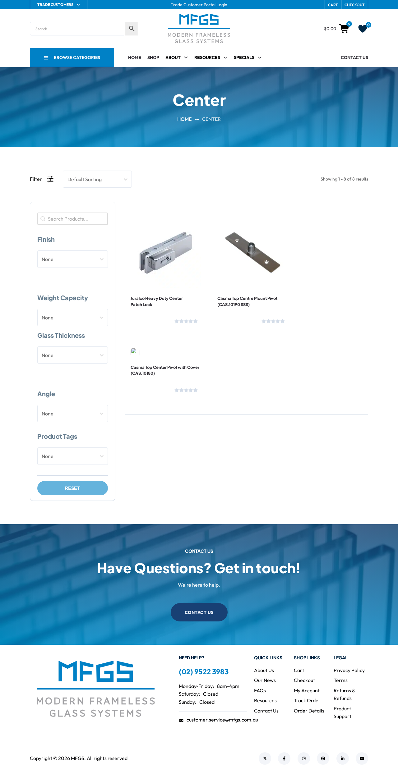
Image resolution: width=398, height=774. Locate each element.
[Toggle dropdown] (225, 57)
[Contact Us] (151, 320)
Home (134, 57)
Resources (207, 57)
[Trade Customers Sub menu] (78, 5)
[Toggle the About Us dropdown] (186, 57)
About (173, 57)
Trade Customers (55, 4)
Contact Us (354, 57)
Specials (244, 57)
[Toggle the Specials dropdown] (259, 57)
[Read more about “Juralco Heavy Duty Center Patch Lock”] (148, 269)
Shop (153, 57)
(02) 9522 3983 (204, 671)
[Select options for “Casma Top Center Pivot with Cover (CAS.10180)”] (148, 338)
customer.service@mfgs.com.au (222, 720)
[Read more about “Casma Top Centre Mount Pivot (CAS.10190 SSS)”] (235, 269)
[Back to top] (376, 755)
